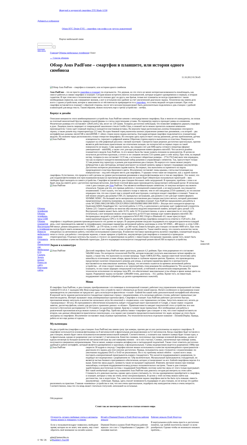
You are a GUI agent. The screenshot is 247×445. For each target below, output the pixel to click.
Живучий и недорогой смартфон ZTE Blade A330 (83, 10)
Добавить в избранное (48, 21)
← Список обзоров (59, 58)
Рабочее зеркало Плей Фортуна (166, 417)
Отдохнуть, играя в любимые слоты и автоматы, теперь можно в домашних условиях (74, 418)
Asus (111, 185)
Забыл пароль (41, 51)
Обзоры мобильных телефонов (74, 53)
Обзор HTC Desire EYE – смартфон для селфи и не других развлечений (97, 28)
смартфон (141, 102)
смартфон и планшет (90, 92)
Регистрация (41, 49)
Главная (54, 53)
